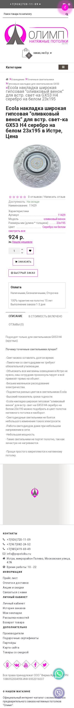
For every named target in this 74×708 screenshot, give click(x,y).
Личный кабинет (14, 603)
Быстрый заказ (24, 273)
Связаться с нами (15, 592)
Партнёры (9, 642)
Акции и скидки (13, 587)
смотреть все (17, 230)
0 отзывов (34, 196)
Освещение (17, 79)
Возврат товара (13, 622)
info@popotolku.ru (19, 553)
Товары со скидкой (15, 652)
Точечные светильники (40, 79)
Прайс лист (10, 578)
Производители (13, 633)
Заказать (24, 261)
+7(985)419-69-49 (19, 549)
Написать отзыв (54, 196)
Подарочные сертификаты (21, 638)
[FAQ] (69, 4)
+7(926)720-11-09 (19, 539)
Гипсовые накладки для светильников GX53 (33, 83)
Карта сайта (11, 647)
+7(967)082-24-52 (19, 544)
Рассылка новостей (16, 617)
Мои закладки (12, 612)
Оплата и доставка (15, 582)
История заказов (14, 608)
